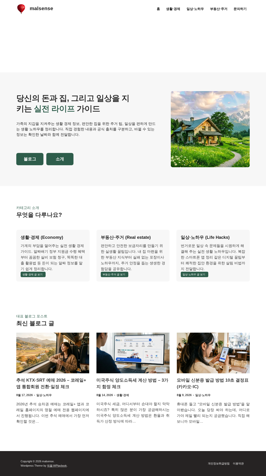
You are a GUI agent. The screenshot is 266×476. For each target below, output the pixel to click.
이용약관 (238, 463)
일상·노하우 (195, 9)
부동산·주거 (218, 9)
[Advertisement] (133, 45)
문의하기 (240, 9)
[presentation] (52, 353)
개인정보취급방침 (219, 463)
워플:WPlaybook (57, 465)
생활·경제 (173, 9)
